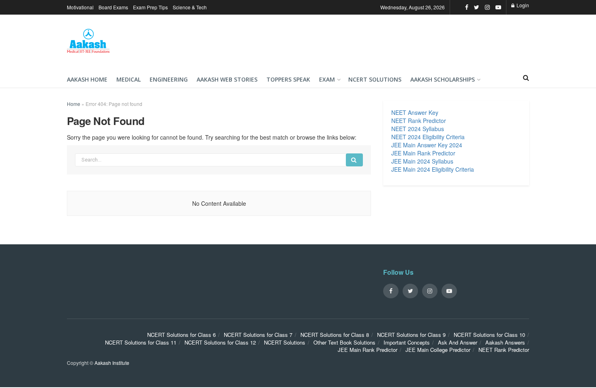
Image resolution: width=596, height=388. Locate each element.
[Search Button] (354, 159)
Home (73, 103)
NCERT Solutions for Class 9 (411, 334)
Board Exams (113, 7)
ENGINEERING (169, 79)
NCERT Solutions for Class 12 (220, 342)
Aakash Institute (111, 362)
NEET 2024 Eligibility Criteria (428, 137)
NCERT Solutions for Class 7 (258, 334)
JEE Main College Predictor (437, 350)
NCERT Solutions (374, 79)
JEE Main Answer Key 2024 (426, 145)
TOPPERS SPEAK (288, 79)
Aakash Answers (505, 342)
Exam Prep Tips (150, 7)
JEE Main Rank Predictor (423, 153)
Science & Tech (190, 7)
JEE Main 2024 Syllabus (422, 161)
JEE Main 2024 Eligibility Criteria (432, 169)
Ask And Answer (457, 342)
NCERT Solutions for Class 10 (489, 334)
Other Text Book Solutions (344, 342)
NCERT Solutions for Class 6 (181, 334)
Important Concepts (407, 342)
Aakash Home (87, 79)
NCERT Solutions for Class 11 (140, 342)
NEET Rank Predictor (418, 120)
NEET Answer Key (414, 112)
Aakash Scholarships (442, 79)
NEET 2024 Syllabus (417, 129)
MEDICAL (128, 79)
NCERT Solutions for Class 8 (334, 334)
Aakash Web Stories (227, 79)
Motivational (80, 7)
